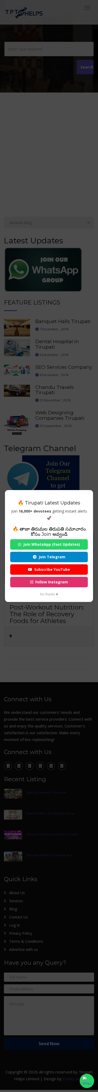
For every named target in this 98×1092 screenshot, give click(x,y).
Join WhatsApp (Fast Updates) (51, 544)
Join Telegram (52, 556)
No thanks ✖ (49, 594)
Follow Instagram (51, 581)
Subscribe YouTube (52, 569)
